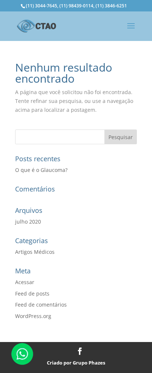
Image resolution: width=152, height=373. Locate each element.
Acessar (24, 282)
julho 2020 (28, 221)
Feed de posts (32, 293)
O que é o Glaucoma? (41, 169)
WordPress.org (33, 316)
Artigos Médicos (35, 251)
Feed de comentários (41, 304)
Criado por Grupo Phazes (76, 362)
